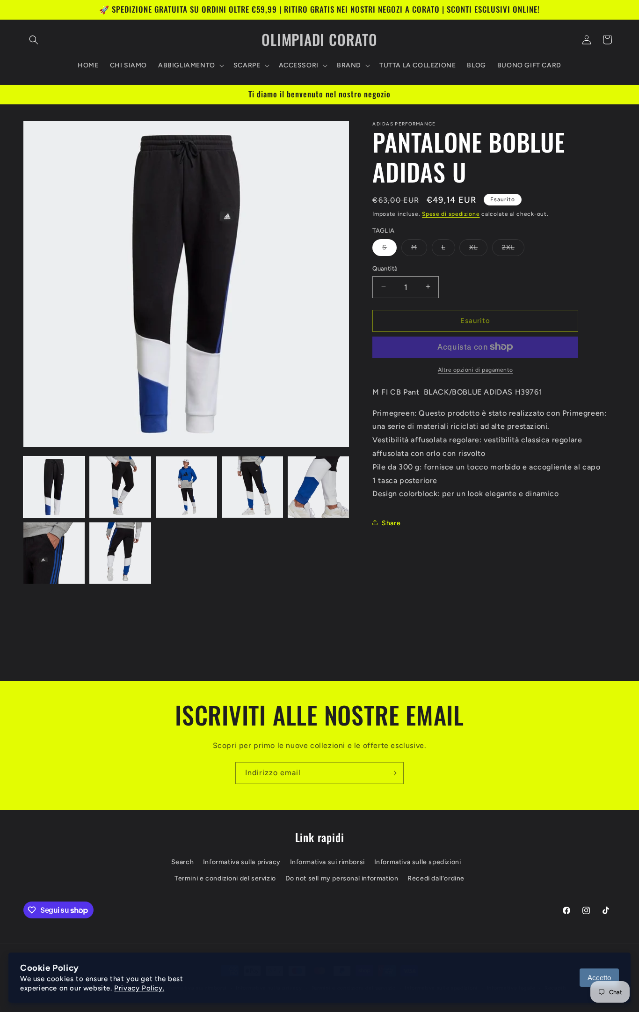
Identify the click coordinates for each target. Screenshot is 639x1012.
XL (478, 249)
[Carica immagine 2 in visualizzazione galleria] (120, 487)
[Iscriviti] (393, 773)
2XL (513, 249)
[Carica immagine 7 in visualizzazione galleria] (120, 553)
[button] (33, 39)
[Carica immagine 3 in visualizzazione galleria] (186, 487)
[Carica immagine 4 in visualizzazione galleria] (252, 487)
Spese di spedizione (450, 214)
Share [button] (391, 523)
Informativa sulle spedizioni (417, 862)
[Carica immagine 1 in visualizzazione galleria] (54, 487)
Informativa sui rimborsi (327, 862)
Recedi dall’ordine (436, 878)
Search (182, 862)
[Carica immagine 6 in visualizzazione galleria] (54, 553)
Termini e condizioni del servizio (225, 878)
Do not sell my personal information (342, 878)
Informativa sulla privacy (242, 862)
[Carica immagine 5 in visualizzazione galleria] (318, 487)
